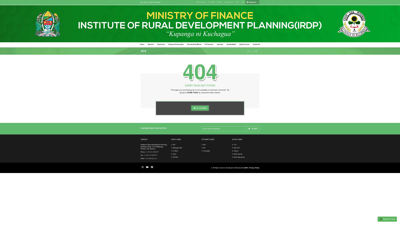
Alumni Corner (244, 44)
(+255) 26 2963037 (152, 152)
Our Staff (211, 2)
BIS (204, 148)
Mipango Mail (177, 148)
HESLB (236, 151)
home (142, 44)
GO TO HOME (201, 108)
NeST (174, 154)
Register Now (388, 219)
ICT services (209, 44)
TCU (235, 145)
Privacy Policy (254, 168)
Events (219, 2)
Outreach (220, 44)
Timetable (206, 151)
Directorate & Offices (194, 44)
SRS (243, 2)
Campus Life (229, 2)
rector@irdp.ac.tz (151, 158)
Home (249, 51)
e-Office (175, 151)
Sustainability (231, 44)
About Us (151, 44)
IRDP (246, 168)
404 (256, 51)
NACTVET (237, 148)
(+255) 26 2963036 (150, 155)
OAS (237, 2)
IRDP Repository (239, 157)
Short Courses (201, 2)
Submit (254, 128)
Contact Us (256, 44)
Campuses (252, 2)
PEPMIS (175, 157)
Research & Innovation (176, 44)
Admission (161, 44)
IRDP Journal (238, 154)
